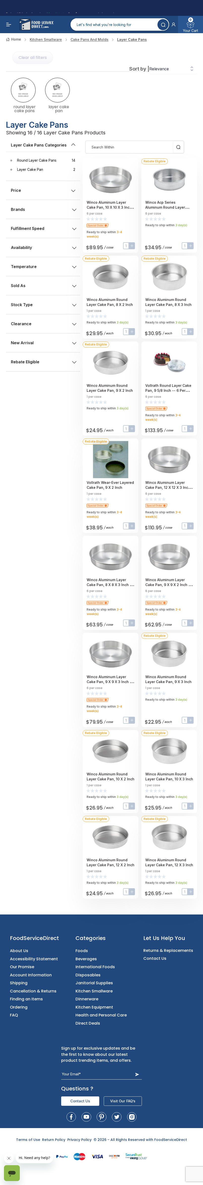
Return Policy (53, 1139)
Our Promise (22, 967)
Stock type (22, 304)
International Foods (95, 967)
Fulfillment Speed (27, 228)
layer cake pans (132, 39)
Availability (21, 247)
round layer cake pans (24, 108)
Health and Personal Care (101, 1015)
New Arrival (22, 342)
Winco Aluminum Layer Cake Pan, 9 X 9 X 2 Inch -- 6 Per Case (168, 585)
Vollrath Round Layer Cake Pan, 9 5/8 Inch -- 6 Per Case (168, 390)
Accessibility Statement (34, 959)
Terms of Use (28, 1139)
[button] (173, 24)
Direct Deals (88, 1023)
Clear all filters (33, 57)
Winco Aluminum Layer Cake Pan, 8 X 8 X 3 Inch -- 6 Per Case (110, 585)
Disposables (88, 975)
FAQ (14, 1015)
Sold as (18, 285)
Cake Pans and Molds (89, 39)
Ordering (18, 1007)
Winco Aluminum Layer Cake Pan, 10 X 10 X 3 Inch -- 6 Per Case (110, 207)
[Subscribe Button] (137, 1074)
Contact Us (154, 958)
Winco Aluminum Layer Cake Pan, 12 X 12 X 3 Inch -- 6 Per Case (169, 487)
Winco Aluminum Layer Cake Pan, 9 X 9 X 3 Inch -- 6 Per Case (110, 682)
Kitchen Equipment (94, 1007)
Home (16, 39)
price (16, 190)
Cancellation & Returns (33, 991)
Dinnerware (87, 999)
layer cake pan (59, 108)
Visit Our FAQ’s (122, 1101)
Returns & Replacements (168, 950)
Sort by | (139, 69)
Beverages (86, 959)
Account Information (31, 975)
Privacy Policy (79, 1139)
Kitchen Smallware (46, 39)
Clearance (21, 323)
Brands (18, 209)
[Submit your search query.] (163, 24)
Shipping (18, 983)
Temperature (24, 266)
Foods (82, 951)
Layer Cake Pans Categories (39, 145)
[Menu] (9, 24)
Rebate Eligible (25, 361)
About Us (19, 951)
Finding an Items (26, 999)
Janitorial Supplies (94, 983)
